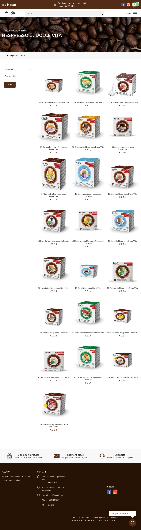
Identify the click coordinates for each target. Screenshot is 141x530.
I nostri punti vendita (11, 480)
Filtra (10, 84)
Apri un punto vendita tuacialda (16, 476)
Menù (128, 13)
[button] (128, 13)
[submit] (101, 13)
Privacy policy (99, 517)
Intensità (9, 69)
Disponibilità (11, 76)
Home (4, 31)
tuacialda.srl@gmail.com (52, 495)
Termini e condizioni (81, 517)
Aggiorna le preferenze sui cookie (87, 520)
